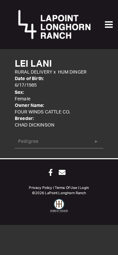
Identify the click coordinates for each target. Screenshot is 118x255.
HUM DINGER (72, 72)
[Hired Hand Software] (59, 208)
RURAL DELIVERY (33, 72)
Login (84, 188)
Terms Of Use (66, 188)
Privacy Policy (40, 188)
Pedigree (28, 141)
